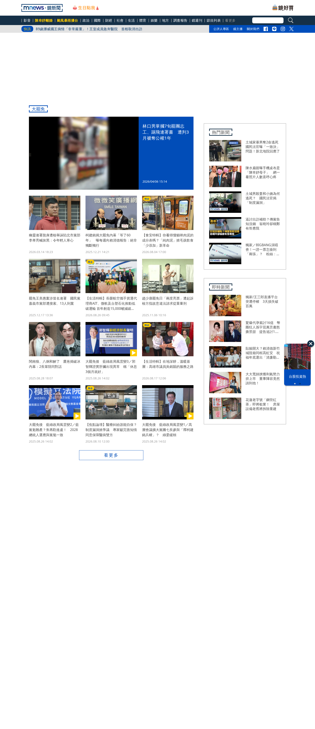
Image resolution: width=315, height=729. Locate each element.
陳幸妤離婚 (44, 20)
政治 (86, 20)
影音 (27, 20)
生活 (131, 20)
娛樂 (154, 20)
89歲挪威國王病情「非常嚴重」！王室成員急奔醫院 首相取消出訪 (89, 29)
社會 (120, 20)
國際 (97, 20)
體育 (142, 20)
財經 (108, 20)
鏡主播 (238, 29)
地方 (165, 20)
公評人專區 (221, 29)
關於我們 (253, 29)
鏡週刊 (197, 20)
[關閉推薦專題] (310, 343)
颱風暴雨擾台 (67, 20)
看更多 (111, 455)
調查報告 (180, 20)
